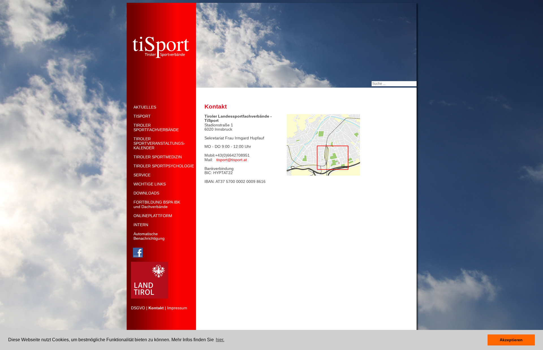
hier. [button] (220, 339)
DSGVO (138, 308)
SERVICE (141, 175)
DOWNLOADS (146, 193)
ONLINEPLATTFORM (152, 215)
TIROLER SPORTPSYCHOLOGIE (163, 166)
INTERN (140, 224)
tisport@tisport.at (231, 159)
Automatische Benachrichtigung (149, 236)
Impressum (177, 308)
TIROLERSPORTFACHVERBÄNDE (156, 127)
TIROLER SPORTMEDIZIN (157, 157)
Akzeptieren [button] (511, 340)
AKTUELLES (144, 107)
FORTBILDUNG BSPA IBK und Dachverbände (156, 204)
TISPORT (142, 116)
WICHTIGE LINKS (149, 184)
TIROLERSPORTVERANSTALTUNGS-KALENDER (159, 143)
